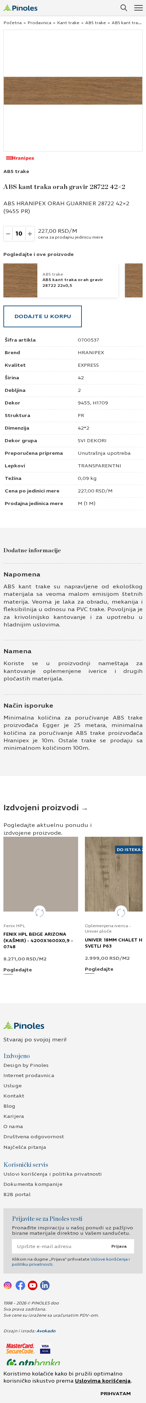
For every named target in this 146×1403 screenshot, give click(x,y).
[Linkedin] (45, 1285)
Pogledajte (17, 970)
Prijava (119, 1246)
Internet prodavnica (28, 1075)
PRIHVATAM (116, 1394)
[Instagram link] (8, 1285)
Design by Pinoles (26, 1065)
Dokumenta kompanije (32, 1184)
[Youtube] (32, 1285)
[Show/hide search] (124, 7)
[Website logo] (20, 7)
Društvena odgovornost (33, 1137)
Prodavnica (39, 22)
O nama (13, 1126)
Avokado (45, 1331)
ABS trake (95, 22)
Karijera (13, 1116)
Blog (9, 1106)
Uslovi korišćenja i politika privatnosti (52, 1174)
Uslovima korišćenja (103, 1381)
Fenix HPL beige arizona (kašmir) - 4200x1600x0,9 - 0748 (38, 940)
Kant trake (68, 22)
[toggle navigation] (138, 7)
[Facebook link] (20, 1285)
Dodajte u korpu (42, 316)
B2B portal (17, 1194)
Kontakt (13, 1096)
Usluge (12, 1086)
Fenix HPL (14, 925)
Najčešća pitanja (24, 1147)
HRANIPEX (91, 353)
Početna (12, 22)
